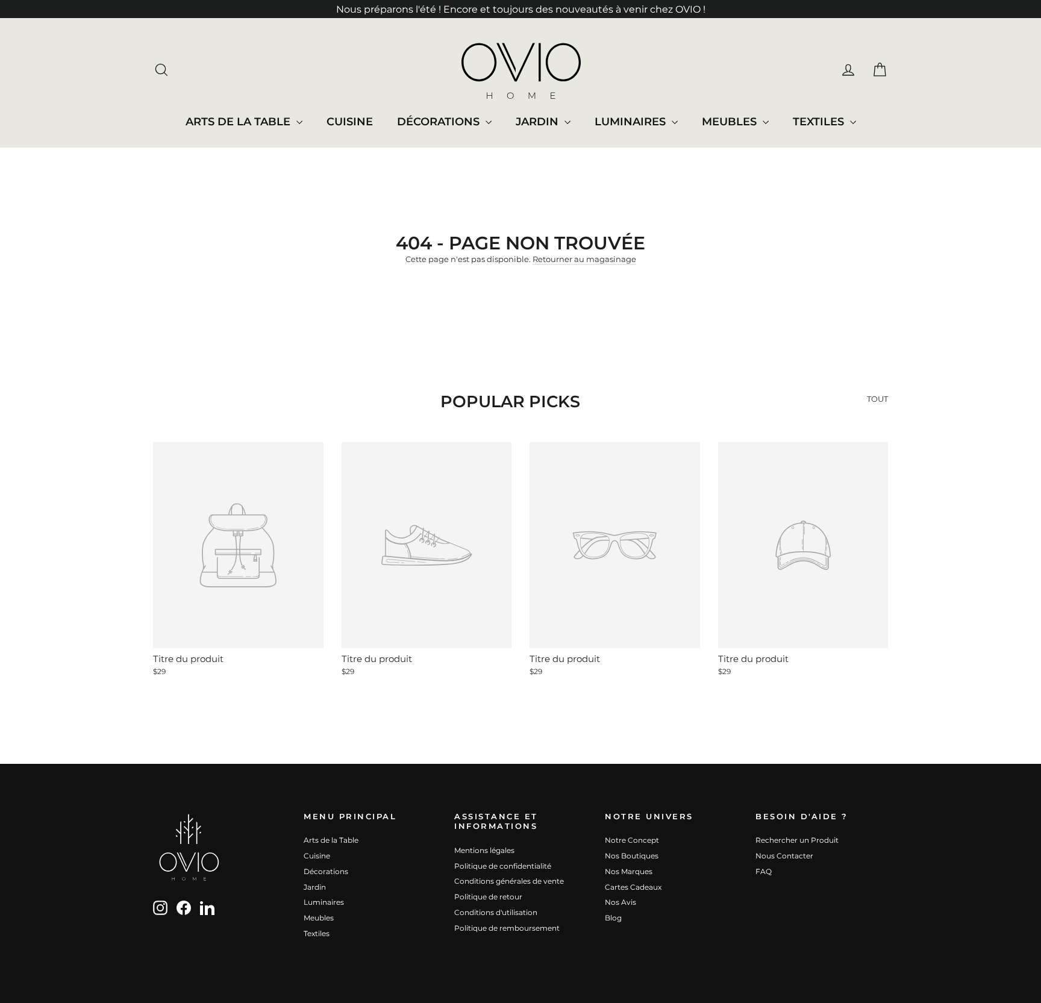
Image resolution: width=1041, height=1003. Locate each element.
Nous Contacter (784, 855)
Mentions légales (484, 850)
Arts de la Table (239, 121)
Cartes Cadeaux (633, 887)
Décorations (440, 121)
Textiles (820, 121)
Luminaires (632, 121)
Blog (613, 917)
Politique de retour (488, 896)
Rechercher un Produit (797, 840)
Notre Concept (632, 840)
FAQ (763, 871)
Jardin (538, 121)
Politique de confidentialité (502, 865)
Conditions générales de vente (509, 881)
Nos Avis (620, 902)
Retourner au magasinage (584, 259)
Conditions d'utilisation (495, 912)
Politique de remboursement (507, 928)
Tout (877, 399)
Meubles (731, 121)
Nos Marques (628, 871)
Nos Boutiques (631, 855)
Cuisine (350, 121)
